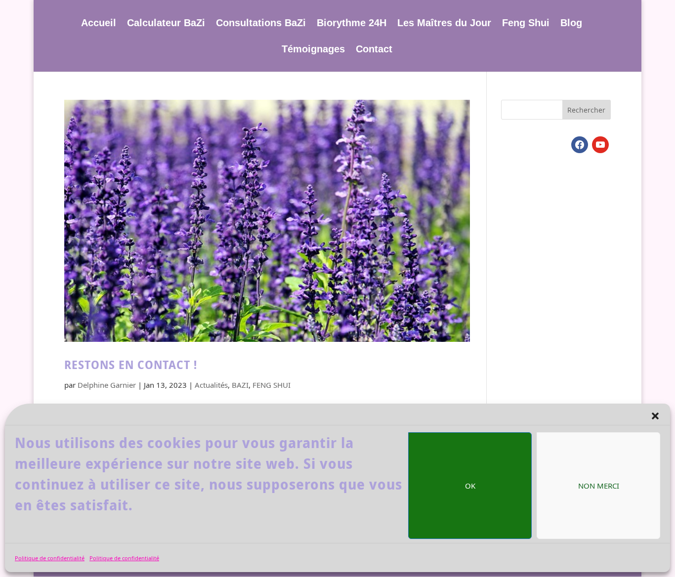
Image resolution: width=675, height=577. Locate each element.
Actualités (211, 385)
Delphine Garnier (107, 385)
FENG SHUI (272, 385)
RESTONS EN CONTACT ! (130, 364)
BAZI (240, 385)
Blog (571, 23)
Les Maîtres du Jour (444, 23)
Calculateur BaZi (166, 23)
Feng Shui (525, 23)
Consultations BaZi (261, 23)
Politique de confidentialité (49, 558)
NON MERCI (598, 486)
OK (470, 486)
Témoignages (313, 49)
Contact (374, 49)
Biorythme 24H (351, 23)
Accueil (98, 23)
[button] (655, 416)
